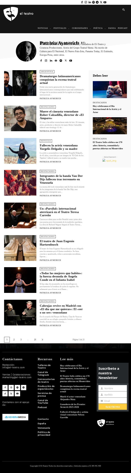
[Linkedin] (89, 2)
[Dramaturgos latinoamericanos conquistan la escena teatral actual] (20, 83)
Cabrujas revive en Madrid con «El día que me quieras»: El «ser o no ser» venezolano (61, 309)
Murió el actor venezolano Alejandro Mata (72, 398)
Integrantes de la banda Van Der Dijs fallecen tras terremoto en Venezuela (61, 179)
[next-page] (42, 339)
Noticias (46, 141)
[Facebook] (82, 2)
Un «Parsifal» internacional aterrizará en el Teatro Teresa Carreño (59, 212)
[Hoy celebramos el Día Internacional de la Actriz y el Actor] (110, 89)
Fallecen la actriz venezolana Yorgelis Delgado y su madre (59, 147)
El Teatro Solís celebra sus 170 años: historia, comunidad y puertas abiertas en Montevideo (108, 145)
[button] (123, 10)
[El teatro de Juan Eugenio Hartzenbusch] (20, 248)
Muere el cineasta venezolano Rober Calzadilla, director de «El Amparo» (62, 115)
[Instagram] (86, 2)
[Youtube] (105, 2)
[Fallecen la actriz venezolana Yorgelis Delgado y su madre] (20, 151)
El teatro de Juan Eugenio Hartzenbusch (57, 242)
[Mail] (56, 60)
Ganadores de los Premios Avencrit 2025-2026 (72, 405)
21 (35, 339)
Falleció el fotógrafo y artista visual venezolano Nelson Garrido (74, 414)
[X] (101, 2)
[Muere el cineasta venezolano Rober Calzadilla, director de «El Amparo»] (20, 118)
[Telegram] (97, 2)
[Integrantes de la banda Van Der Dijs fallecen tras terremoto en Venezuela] (20, 183)
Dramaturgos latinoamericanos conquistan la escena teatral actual (60, 79)
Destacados (48, 107)
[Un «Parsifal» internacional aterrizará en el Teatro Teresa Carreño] (20, 215)
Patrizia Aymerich (50, 98)
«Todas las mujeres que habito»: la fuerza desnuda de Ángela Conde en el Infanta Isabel (61, 276)
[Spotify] (93, 2)
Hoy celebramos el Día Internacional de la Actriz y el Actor (107, 109)
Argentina (47, 72)
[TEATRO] (18, 13)
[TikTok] (5, 393)
